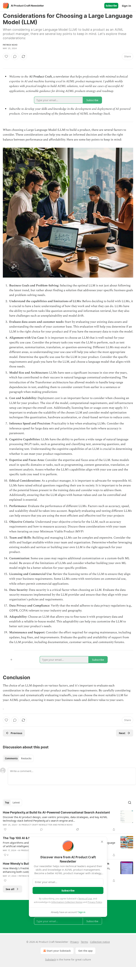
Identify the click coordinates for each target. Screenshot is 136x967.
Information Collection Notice (67, 902)
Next (122, 733)
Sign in (126, 5)
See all (10, 889)
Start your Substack (59, 950)
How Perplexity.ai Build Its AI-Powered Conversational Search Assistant (56, 812)
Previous (16, 733)
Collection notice (100, 942)
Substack (50, 959)
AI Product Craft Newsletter (35, 825)
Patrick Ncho (10, 45)
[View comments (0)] (14, 56)
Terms (84, 942)
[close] (102, 842)
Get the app (85, 950)
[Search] (129, 802)
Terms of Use (85, 898)
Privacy (74, 942)
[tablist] (18, 758)
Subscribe (111, 5)
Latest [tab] (16, 802)
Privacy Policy (95, 902)
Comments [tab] (11, 758)
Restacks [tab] (26, 758)
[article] (68, 820)
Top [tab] (7, 802)
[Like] (6, 56)
